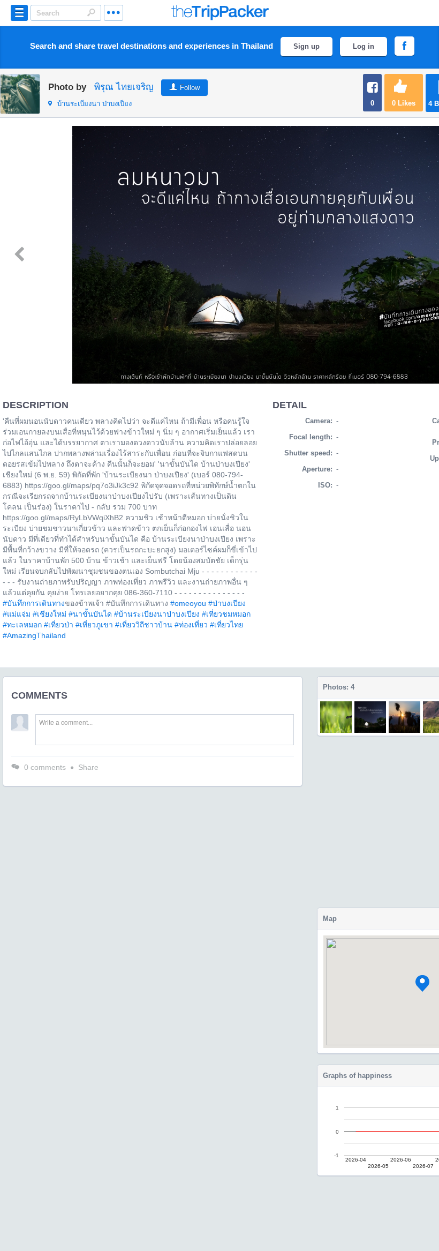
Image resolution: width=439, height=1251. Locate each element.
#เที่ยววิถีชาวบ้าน (143, 624)
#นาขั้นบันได (90, 614)
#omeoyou (188, 603)
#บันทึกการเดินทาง (34, 603)
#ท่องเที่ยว (191, 624)
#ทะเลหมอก (22, 624)
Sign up (306, 46)
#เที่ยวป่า (58, 624)
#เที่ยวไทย (226, 624)
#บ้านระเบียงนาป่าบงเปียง (157, 614)
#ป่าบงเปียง (227, 603)
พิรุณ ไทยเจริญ (123, 87)
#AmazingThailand (34, 635)
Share (88, 767)
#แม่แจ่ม (17, 614)
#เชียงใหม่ (49, 614)
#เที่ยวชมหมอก (226, 614)
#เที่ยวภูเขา (94, 624)
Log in (363, 46)
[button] (422, 983)
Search (91, 12)
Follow (190, 88)
